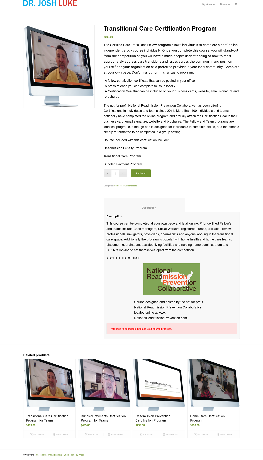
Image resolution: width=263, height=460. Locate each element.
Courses (118, 185)
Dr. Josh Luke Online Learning (48, 454)
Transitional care (130, 185)
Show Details (61, 434)
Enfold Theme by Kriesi (74, 454)
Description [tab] (144, 208)
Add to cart (141, 173)
